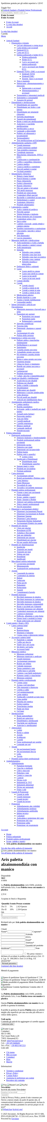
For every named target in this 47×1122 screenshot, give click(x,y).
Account (4, 830)
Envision (15, 1119)
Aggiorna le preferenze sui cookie (20, 1078)
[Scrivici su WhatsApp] (6, 1109)
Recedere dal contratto (15, 1080)
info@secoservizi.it (15, 1041)
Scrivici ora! (18, 1109)
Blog (8, 1059)
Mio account (11, 1055)
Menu (3, 36)
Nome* (4, 931)
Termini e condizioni (14, 1071)
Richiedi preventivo (9, 964)
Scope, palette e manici (15, 841)
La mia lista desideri (14, 24)
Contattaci (10, 1057)
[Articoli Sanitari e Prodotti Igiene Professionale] (21, 10)
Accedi (9, 27)
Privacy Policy (12, 1073)
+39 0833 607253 (18, 1045)
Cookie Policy (12, 1075)
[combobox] (13, 12)
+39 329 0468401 (12, 1043)
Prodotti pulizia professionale (18, 839)
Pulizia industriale (13, 836)
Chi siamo (10, 1052)
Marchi (9, 1062)
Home (8, 834)
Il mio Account (12, 22)
